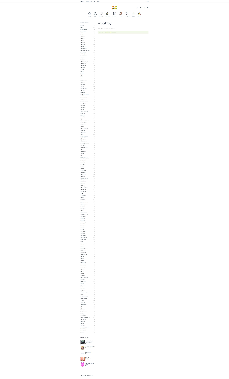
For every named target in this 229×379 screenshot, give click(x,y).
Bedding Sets (83, 92)
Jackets (82, 193)
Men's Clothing (83, 222)
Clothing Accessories (84, 136)
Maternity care (83, 220)
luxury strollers (83, 216)
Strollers (82, 294)
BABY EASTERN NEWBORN (85, 50)
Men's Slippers (83, 225)
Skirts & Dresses (83, 281)
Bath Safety (83, 82)
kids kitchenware (83, 201)
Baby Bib (82, 33)
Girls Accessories (83, 172)
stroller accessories (84, 292)
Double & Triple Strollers (85, 143)
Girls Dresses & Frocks (84, 178)
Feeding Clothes (83, 161)
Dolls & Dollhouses (84, 141)
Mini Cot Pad (83, 229)
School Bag (82, 271)
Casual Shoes (83, 130)
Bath (81, 78)
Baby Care (82, 40)
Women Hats (83, 332)
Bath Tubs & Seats (84, 88)
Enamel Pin (82, 155)
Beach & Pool (83, 90)
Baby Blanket (83, 36)
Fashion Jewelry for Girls (85, 159)
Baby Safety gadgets (84, 61)
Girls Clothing (83, 176)
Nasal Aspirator (83, 235)
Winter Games (83, 325)
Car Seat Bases (83, 124)
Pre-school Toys (83, 264)
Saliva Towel (83, 269)
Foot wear (82, 166)
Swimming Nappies (84, 298)
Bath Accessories (84, 80)
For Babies (82, 168)
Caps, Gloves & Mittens (84, 120)
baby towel (82, 69)
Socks (82, 287)
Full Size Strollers (83, 170)
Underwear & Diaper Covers (85, 317)
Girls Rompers (83, 183)
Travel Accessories (84, 311)
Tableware (82, 300)
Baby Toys (82, 71)
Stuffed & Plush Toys (84, 296)
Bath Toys (82, 86)
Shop (102, 28)
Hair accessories (83, 189)
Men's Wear (82, 227)
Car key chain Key (83, 122)
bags (81, 75)
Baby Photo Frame (84, 56)
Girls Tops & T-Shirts (84, 187)
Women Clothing (83, 329)
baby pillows (83, 57)
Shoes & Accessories (84, 277)
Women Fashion (83, 330)
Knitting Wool (83, 208)
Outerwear (82, 245)
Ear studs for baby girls (84, 147)
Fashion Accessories (84, 157)
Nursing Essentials (84, 243)
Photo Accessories (84, 252)
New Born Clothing (84, 237)
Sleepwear (82, 283)
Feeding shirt (83, 162)
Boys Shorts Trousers (84, 111)
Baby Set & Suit (83, 63)
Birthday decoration (84, 99)
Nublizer (82, 241)
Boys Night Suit (83, 107)
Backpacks (82, 73)
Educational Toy (83, 151)
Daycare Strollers (83, 140)
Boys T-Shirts (83, 115)
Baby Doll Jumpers (84, 48)
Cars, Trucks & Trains (84, 128)
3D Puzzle (82, 25)
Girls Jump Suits (83, 180)
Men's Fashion (83, 224)
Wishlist (98, 1)
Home (99, 28)
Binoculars (82, 96)
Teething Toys (83, 302)
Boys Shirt (82, 109)
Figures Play (83, 164)
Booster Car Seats (84, 103)
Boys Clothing (83, 105)
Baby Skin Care (83, 65)
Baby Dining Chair (83, 46)
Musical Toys (83, 233)
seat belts (82, 273)
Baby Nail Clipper (83, 54)
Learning (82, 210)
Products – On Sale (89, 1)
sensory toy (83, 275)
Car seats (82, 126)
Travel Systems (83, 315)
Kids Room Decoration (84, 203)
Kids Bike (82, 197)
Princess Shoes (83, 266)
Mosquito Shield (83, 231)
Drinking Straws (83, 145)
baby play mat (83, 59)
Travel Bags (82, 313)
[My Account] (144, 7)
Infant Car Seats (83, 191)
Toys (81, 306)
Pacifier (82, 246)
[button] (141, 7)
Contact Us (82, 1)
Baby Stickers (83, 67)
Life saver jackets (84, 212)
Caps (81, 119)
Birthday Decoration (84, 98)
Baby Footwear (83, 52)
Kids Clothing (83, 199)
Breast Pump (83, 117)
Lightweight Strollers (84, 214)
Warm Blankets (83, 319)
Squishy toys (83, 290)
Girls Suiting (83, 185)
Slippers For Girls (83, 285)
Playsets (82, 258)
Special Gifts (83, 288)
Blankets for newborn (84, 101)
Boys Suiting (83, 113)
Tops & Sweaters (83, 304)
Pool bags (82, 260)
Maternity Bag (83, 218)
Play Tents (82, 256)
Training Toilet (83, 309)
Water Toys (82, 323)
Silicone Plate (83, 279)
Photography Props (84, 254)
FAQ (94, 1)
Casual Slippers (83, 132)
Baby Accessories (84, 31)
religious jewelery (83, 267)
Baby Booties (83, 38)
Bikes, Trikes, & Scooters (85, 94)
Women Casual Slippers (84, 327)
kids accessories (83, 195)
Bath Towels (83, 84)
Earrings (82, 149)
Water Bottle (83, 321)
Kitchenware (83, 206)
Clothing (82, 134)
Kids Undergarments (84, 204)
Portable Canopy (83, 262)
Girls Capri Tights (83, 174)
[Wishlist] (137, 7)
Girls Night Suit (83, 182)
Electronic (82, 153)
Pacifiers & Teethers (84, 248)
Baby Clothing (83, 44)
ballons (82, 77)
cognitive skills (83, 138)
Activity (82, 27)
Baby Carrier (83, 42)
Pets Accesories (83, 250)
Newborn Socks (83, 239)
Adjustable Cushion (84, 29)
